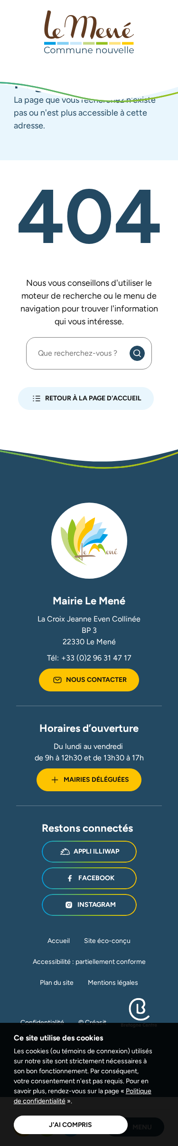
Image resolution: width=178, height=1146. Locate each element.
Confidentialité (42, 1022)
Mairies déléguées (96, 779)
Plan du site (57, 982)
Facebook (96, 878)
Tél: (89, 657)
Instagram (96, 904)
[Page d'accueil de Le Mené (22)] (89, 31)
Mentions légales (113, 982)
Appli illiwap (96, 851)
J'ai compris (70, 1124)
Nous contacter (96, 679)
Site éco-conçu (107, 940)
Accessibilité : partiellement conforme (89, 961)
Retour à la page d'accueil (93, 398)
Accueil (58, 940)
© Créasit (92, 1022)
